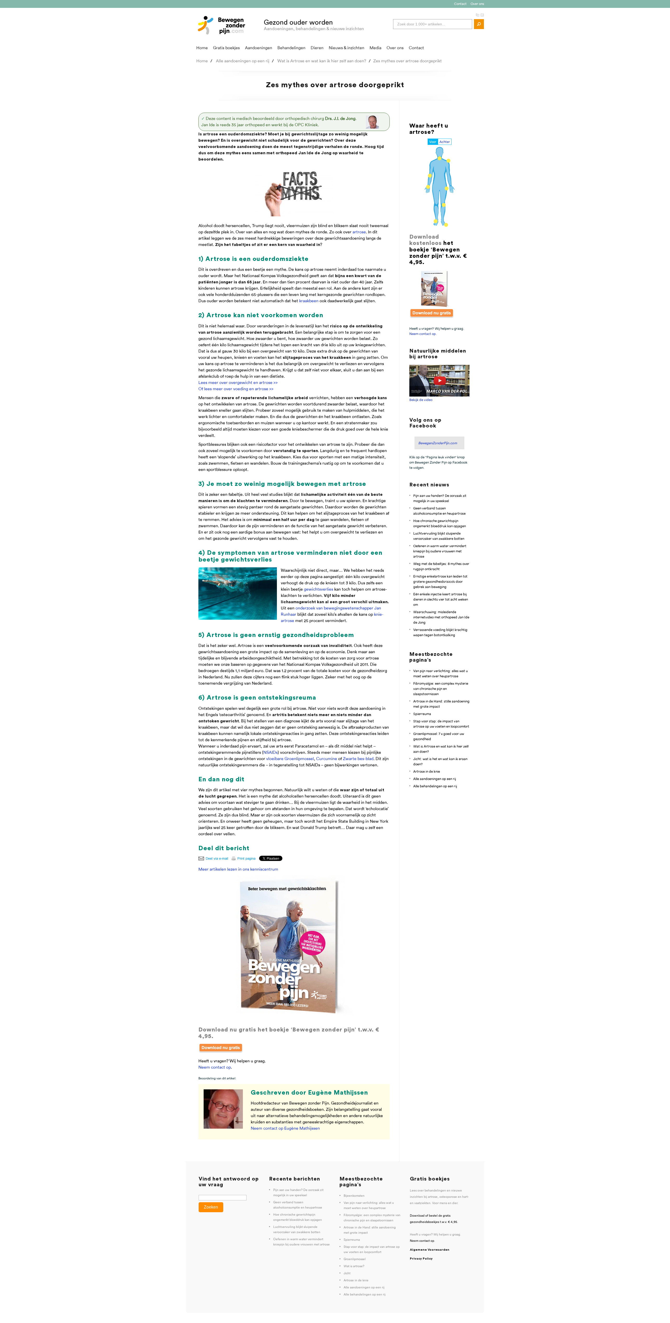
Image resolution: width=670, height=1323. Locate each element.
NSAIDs (270, 752)
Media (375, 47)
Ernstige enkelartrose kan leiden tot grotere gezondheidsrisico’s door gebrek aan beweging (440, 581)
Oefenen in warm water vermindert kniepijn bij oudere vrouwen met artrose (439, 551)
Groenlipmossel (355, 1259)
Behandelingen (291, 47)
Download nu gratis (227, 1030)
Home (202, 47)
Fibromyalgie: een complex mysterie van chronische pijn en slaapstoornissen (440, 688)
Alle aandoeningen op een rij (434, 779)
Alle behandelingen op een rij (435, 786)
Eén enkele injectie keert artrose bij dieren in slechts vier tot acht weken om (440, 599)
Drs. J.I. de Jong (340, 118)
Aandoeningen (258, 47)
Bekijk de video (420, 400)
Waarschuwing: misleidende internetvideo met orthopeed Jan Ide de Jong (441, 617)
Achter (444, 142)
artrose (359, 231)
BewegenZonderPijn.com (437, 443)
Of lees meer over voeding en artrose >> (235, 388)
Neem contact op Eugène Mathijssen (285, 1128)
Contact (460, 4)
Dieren (317, 47)
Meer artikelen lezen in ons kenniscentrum (238, 869)
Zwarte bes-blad (358, 758)
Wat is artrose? (354, 1266)
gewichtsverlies (318, 589)
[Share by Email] (214, 858)
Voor (432, 142)
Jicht (347, 1273)
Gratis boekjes (226, 47)
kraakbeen (309, 300)
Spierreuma (422, 714)
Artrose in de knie (426, 771)
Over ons (477, 4)
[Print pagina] (245, 858)
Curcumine (326, 758)
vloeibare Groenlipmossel (290, 758)
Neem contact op (214, 1067)
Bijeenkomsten (354, 1196)
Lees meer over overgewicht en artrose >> (238, 382)
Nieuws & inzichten (346, 47)
